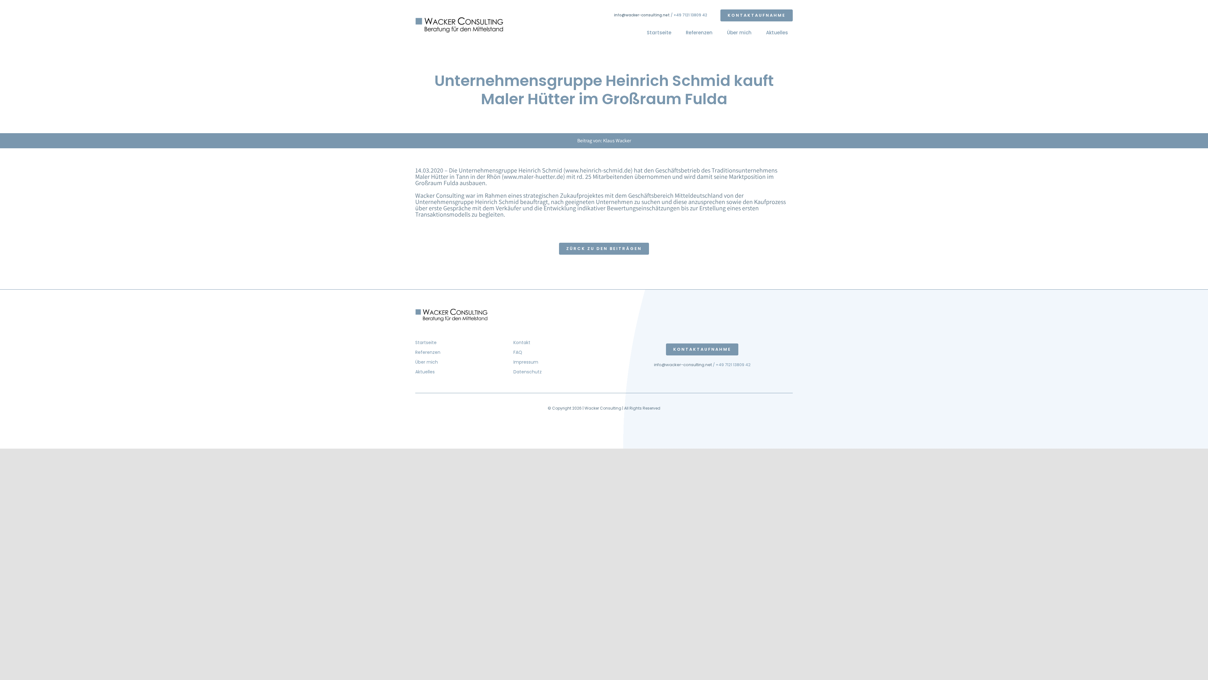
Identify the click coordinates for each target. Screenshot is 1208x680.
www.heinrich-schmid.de (598, 170)
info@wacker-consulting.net (642, 15)
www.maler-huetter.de (533, 177)
